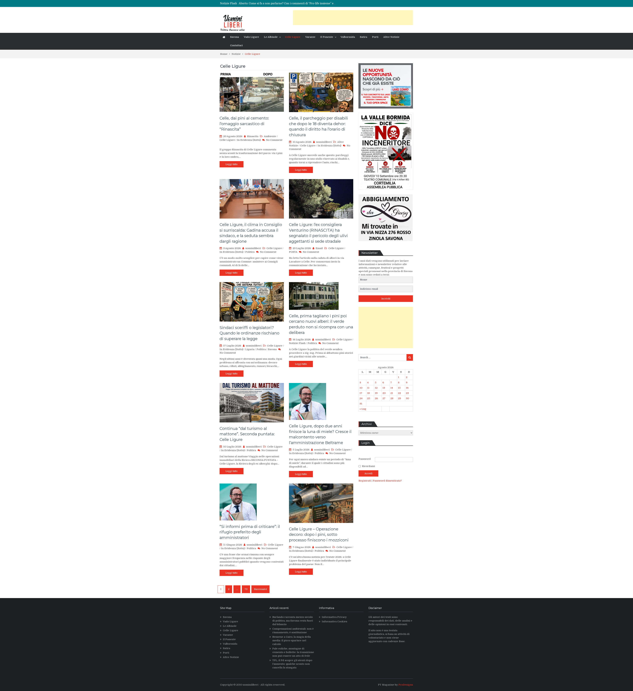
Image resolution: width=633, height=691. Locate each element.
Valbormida (348, 36)
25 (368, 398)
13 (383, 387)
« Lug (363, 408)
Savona (234, 36)
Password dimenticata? (387, 480)
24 (361, 398)
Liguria (249, 349)
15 (399, 387)
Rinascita (252, 136)
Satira (363, 36)
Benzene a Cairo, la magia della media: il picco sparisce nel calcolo (291, 640)
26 (376, 398)
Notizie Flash (297, 343)
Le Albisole (271, 36)
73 (245, 589)
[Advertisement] (353, 17)
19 (376, 393)
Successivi (260, 589)
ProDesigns (405, 684)
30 (407, 398)
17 (361, 393)
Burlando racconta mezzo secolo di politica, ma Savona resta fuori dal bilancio (292, 621)
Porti (375, 36)
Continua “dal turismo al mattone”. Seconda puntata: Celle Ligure (247, 434)
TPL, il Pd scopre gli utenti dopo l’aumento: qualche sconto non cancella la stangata (292, 664)
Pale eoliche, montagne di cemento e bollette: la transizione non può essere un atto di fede (293, 652)
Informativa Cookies (334, 621)
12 (376, 387)
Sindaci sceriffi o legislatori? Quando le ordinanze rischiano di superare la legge (249, 333)
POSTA (293, 251)
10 (361, 387)
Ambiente (270, 136)
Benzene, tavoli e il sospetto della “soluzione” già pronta (275, 3)
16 (407, 387)
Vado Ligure (251, 36)
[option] (287, 3)
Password (365, 458)
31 (361, 403)
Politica (250, 251)
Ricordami (368, 466)
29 (399, 398)
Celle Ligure (292, 36)
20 (384, 393)
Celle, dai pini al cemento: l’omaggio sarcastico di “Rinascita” (244, 124)
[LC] (386, 110)
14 (391, 387)
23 (407, 393)
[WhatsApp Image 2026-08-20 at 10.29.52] (386, 192)
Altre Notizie (391, 36)
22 (399, 393)
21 (391, 393)
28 (391, 398)
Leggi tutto (232, 164)
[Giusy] (386, 243)
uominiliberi (324, 141)
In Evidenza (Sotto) (249, 139)
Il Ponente (326, 36)
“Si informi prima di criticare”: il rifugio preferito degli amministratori (250, 532)
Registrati (365, 480)
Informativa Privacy (334, 617)
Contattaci (236, 45)
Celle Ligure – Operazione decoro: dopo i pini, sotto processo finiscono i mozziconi (319, 534)
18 (368, 393)
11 (368, 387)
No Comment (274, 139)
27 (383, 398)
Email (319, 248)
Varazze (310, 36)
